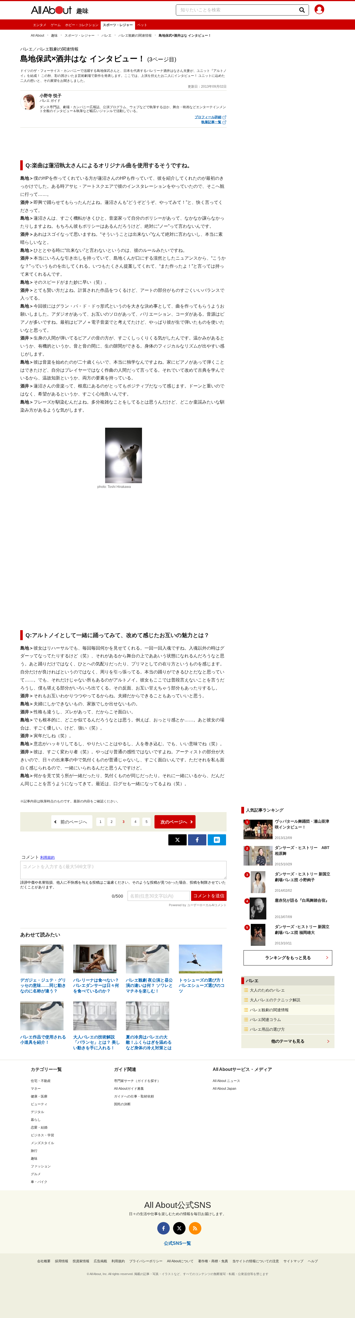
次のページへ (174, 822)
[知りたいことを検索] (302, 10)
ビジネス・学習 (42, 1135)
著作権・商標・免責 (213, 1261)
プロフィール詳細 (208, 117)
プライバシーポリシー (146, 1261)
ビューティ (39, 1104)
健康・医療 (39, 1096)
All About (37, 35)
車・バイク (39, 1182)
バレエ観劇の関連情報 (135, 35)
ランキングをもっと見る (288, 957)
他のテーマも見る (288, 1041)
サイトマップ (293, 1261)
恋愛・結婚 (39, 1127)
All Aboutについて (180, 1261)
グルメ (36, 1174)
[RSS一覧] (195, 1228)
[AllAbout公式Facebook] (163, 1228)
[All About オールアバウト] (51, 11)
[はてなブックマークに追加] (217, 839)
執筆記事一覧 (211, 122)
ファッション (41, 1166)
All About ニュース (226, 1081)
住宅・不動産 (41, 1081)
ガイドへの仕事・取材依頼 (134, 1096)
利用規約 (118, 1261)
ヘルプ (313, 1261)
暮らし (36, 1120)
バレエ (106, 35)
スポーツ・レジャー (118, 25)
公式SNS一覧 (177, 1243)
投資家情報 (81, 1261)
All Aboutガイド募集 (129, 1089)
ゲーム (56, 25)
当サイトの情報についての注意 (255, 1261)
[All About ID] (319, 10)
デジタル (37, 1112)
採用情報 (61, 1261)
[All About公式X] (179, 1228)
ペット (142, 25)
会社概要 (43, 1261)
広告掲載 (100, 1261)
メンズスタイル (42, 1143)
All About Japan (224, 1089)
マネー (36, 1089)
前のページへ (73, 822)
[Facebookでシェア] (197, 839)
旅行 (34, 1151)
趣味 (82, 10)
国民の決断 (122, 1104)
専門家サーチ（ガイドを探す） (137, 1081)
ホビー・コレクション (81, 25)
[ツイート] (177, 839)
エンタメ (39, 25)
